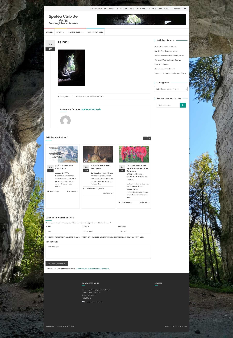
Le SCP (59, 32)
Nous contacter (164, 8)
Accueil (49, 32)
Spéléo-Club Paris (96, 96)
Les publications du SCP (118, 8)
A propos (183, 326)
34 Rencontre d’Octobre (165, 47)
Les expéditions (95, 32)
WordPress (69, 326)
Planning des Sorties (98, 8)
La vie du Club (75, 32)
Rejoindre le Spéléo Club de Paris (143, 8)
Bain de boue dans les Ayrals (166, 51)
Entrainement (127, 202)
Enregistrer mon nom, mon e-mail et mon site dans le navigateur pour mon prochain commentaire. (95, 237)
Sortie (101, 189)
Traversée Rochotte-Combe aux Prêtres (170, 73)
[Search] (183, 105)
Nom (48, 226)
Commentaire (52, 242)
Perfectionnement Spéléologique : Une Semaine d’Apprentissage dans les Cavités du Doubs (169, 59)
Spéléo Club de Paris (63, 18)
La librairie (177, 8)
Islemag (49, 326)
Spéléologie (54, 191)
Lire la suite (71, 191)
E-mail (85, 226)
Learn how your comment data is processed (92, 269)
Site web (122, 226)
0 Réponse (80, 96)
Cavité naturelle (92, 189)
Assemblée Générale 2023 (165, 69)
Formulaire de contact (93, 302)
